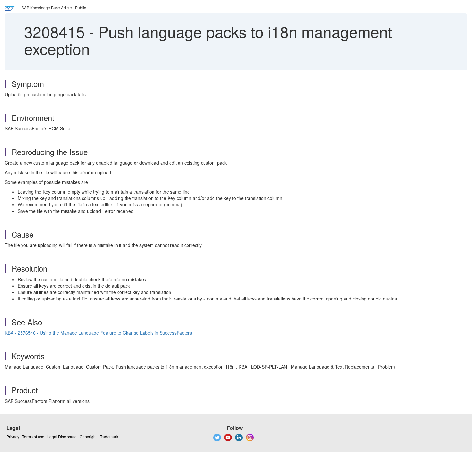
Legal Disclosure (62, 436)
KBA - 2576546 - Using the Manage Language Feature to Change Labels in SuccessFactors (98, 332)
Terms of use (33, 436)
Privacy (12, 436)
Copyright (88, 436)
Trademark (109, 436)
